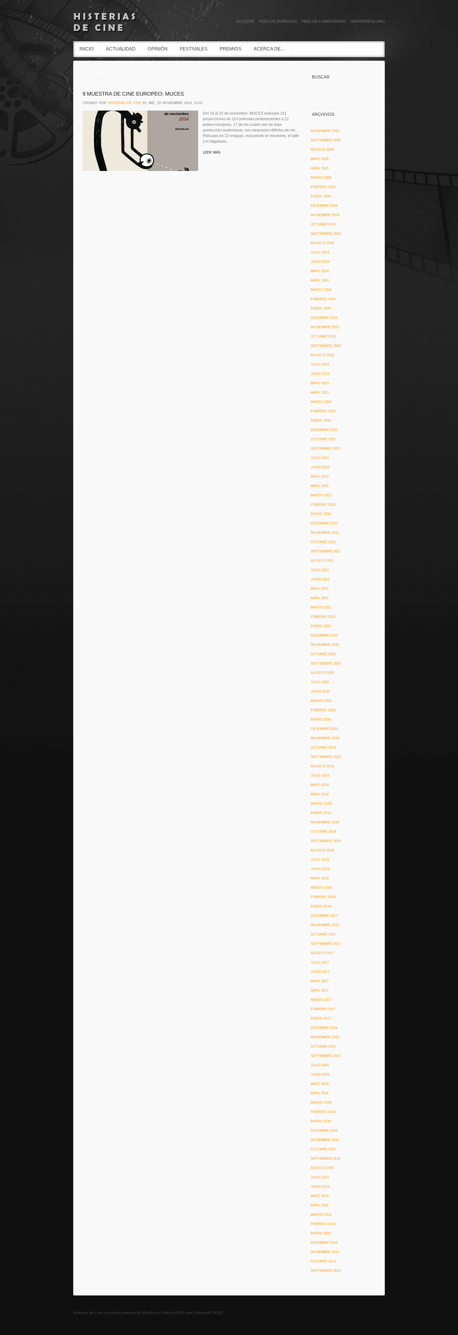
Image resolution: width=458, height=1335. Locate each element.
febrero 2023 (323, 411)
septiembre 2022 (326, 448)
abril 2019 (320, 794)
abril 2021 (320, 598)
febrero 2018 (323, 897)
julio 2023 (320, 364)
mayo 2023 (320, 383)
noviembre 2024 (325, 215)
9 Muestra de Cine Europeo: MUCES (133, 94)
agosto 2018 (322, 850)
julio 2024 (320, 252)
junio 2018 (320, 869)
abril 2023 (320, 392)
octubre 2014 (323, 1261)
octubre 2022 (323, 439)
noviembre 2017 (325, 925)
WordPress (151, 1313)
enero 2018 (321, 906)
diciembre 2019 (324, 729)
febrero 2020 (323, 710)
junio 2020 (320, 691)
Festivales (194, 48)
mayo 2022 (320, 476)
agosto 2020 (322, 673)
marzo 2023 (321, 402)
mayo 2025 (320, 159)
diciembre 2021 (324, 523)
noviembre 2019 (325, 738)
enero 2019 (321, 813)
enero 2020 (321, 719)
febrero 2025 (323, 187)
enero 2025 (321, 196)
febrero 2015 (323, 1224)
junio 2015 (320, 1186)
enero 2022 (321, 514)
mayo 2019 (320, 785)
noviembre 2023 (325, 327)
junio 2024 (320, 261)
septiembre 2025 (326, 140)
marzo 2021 (321, 607)
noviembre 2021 (325, 532)
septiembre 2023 (326, 346)
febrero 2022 (323, 504)
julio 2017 (320, 962)
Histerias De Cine (124, 103)
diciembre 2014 (324, 1242)
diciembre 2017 (324, 915)
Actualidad (121, 48)
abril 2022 (320, 486)
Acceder (245, 21)
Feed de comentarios (324, 21)
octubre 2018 (323, 831)
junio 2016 (320, 1074)
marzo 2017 (321, 999)
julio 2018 (320, 859)
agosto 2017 (322, 953)
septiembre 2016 (326, 1056)
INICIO (86, 48)
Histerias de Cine (88, 1313)
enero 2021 (321, 626)
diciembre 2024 (324, 205)
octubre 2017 (323, 934)
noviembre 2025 (325, 131)
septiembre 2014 (326, 1270)
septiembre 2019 (326, 757)
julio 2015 (320, 1177)
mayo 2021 (320, 588)
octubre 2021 (323, 542)
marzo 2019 (321, 803)
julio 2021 (320, 570)
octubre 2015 (323, 1149)
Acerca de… (269, 48)
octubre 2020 (323, 654)
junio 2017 (320, 971)
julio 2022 (320, 458)
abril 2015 (320, 1205)
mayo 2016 (320, 1084)
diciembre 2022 (324, 430)
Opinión (158, 48)
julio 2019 (320, 775)
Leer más (211, 152)
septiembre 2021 (326, 551)
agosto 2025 (322, 149)
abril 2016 (320, 1093)
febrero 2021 (323, 616)
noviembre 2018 (325, 822)
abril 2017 (320, 990)
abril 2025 (320, 168)
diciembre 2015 (324, 1130)
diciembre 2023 (324, 318)
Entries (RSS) (172, 1313)
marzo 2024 (321, 289)
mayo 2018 (320, 878)
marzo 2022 (321, 495)
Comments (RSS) (207, 1313)
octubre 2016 (323, 1046)
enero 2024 (321, 308)
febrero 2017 (323, 1009)
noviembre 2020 (325, 644)
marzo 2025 (321, 177)
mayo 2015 (320, 1196)
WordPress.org (368, 21)
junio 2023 (320, 374)
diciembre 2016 (324, 1028)
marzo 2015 (321, 1214)
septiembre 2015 (326, 1158)
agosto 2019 (322, 766)
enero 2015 (321, 1233)
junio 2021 (320, 579)
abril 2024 (320, 280)
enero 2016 (321, 1121)
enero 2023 (321, 420)
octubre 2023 (323, 336)
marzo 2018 (321, 887)
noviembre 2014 (325, 1252)
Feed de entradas (278, 21)
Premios (230, 48)
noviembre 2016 (325, 1037)
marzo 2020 (321, 701)
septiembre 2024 (326, 233)
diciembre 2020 (324, 635)
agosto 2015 (322, 1168)
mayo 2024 (320, 271)
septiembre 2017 (326, 943)
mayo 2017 (320, 981)
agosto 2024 (322, 243)
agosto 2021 (322, 560)
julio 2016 (320, 1065)
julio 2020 (320, 682)
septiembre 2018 (326, 841)
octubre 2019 (323, 747)
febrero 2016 (323, 1112)
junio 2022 (320, 467)
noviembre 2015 (325, 1140)
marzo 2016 (321, 1102)
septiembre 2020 (326, 663)
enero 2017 (321, 1018)
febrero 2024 (323, 299)
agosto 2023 (322, 355)
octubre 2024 (323, 224)
